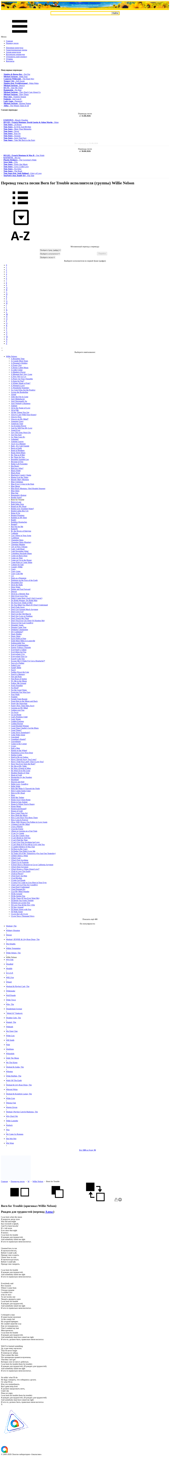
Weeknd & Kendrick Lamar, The (19, 1094)
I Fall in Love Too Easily (21, 871)
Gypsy (13, 746)
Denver (14, 591)
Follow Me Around (18, 683)
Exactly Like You (18, 659)
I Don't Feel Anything (19, 860)
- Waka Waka (21, 83)
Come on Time (17, 558)
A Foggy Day (16, 365)
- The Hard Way (19, 79)
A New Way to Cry (18, 377)
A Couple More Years (19, 361)
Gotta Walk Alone (18, 735)
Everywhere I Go (18, 654)
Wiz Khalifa (10, 944)
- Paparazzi (13, 101)
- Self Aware (14, 81)
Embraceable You (18, 643)
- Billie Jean (16, 76)
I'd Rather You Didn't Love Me (23, 851)
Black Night (16, 471)
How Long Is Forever (19, 820)
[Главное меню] (19, 34)
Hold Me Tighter (17, 797)
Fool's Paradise (17, 685)
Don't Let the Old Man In (21, 614)
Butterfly (14, 529)
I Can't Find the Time (19, 840)
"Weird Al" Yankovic (14, 1013)
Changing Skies (17, 540)
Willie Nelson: (11, 356)
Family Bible (16, 668)
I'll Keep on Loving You (20, 903)
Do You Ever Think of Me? (22, 603)
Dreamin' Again (17, 625)
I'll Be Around (16, 894)
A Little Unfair (17, 370)
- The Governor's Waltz (19, 160)
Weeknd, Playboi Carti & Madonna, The (22, 1112)
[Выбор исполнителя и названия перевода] (20, 206)
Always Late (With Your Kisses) (23, 415)
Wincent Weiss (12, 1089)
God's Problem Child (19, 717)
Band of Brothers (18, 450)
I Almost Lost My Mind (20, 824)
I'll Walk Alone (17, 912)
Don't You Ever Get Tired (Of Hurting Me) (28, 621)
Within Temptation (13, 948)
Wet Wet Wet (11, 1139)
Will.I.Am (10, 977)
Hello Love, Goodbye (19, 784)
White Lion (10, 1098)
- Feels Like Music (15, 164)
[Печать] (116, 1201)
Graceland (15, 737)
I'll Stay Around (17, 907)
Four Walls (15, 694)
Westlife (9, 968)
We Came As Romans (14, 1134)
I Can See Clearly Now (20, 835)
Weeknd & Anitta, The (15, 1067)
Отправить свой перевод (16, 57)
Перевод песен (12, 43)
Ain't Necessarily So (19, 401)
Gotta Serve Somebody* (20, 732)
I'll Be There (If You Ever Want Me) (25, 898)
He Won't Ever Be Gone (20, 771)
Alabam (14, 406)
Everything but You (18, 652)
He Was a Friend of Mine (21, 768)
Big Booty (15, 466)
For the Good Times (19, 690)
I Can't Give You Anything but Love (25, 842)
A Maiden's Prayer (18, 372)
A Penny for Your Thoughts (22, 379)
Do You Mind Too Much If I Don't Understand (29, 605)
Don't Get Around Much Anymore (24, 609)
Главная (9, 41)
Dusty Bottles (16, 634)
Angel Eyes (15, 430)
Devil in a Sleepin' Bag (20, 594)
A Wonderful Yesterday (20, 388)
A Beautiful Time (18, 359)
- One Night (23, 155)
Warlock (9, 1125)
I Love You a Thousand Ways (22, 916)
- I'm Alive (12, 169)
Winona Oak (11, 1103)
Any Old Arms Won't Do (21, 432)
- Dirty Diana (16, 94)
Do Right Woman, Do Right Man (24, 600)
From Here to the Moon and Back (24, 701)
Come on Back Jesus (19, 556)
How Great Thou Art (19, 813)
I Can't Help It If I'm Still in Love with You (28, 844)
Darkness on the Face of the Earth (24, 580)
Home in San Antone (19, 802)
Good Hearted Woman (20, 726)
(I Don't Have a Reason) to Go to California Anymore (32, 865)
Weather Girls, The (13, 1018)
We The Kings (11, 1062)
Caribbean (15, 538)
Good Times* (16, 730)
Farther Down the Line (20, 672)
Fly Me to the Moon (19, 681)
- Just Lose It (12, 99)
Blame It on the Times (19, 477)
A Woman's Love (18, 385)
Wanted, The (11, 1022)
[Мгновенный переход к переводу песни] (20, 225)
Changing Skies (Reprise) (21, 542)
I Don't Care (16, 858)
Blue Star (14, 493)
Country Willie (17, 567)
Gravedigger (16, 741)
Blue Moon (15, 486)
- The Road (12, 171)
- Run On (12, 133)
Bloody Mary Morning (20, 479)
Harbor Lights (16, 755)
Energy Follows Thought (21, 647)
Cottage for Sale (17, 565)
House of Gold (17, 811)
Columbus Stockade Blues (21, 553)
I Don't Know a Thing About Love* (25, 869)
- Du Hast (12, 90)
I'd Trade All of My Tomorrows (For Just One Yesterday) (33, 853)
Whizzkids (10, 1054)
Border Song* (16, 497)
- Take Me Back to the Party (19, 140)
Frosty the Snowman (19, 703)
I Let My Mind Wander (20, 891)
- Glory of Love (22, 173)
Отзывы (9, 59)
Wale (8, 1045)
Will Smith (10, 1040)
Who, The (10, 1004)
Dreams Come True (18, 627)
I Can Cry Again (17, 833)
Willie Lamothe (12, 1121)
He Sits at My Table (19, 766)
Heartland (15, 780)
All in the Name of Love (20, 408)
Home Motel (16, 806)
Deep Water (15, 587)
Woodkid (9, 964)
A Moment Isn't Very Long (21, 374)
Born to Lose (16, 502)
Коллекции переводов (15, 54)
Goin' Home (16, 719)
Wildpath (9, 1027)
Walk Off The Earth (14, 1080)
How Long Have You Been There (24, 818)
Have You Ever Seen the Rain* (23, 764)
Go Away (15, 712)
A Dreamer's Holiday (19, 363)
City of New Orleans (19, 547)
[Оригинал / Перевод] (95, 1201)
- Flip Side (18, 176)
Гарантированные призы (16, 50)
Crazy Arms (15, 571)
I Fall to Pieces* (17, 874)
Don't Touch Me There (20, 618)
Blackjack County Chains (21, 475)
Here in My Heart (18, 793)
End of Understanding (19, 645)
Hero (13, 795)
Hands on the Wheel (19, 750)
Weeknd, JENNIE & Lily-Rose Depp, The (23, 939)
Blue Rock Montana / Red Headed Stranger (28, 488)
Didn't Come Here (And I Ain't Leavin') (26, 598)
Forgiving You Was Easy (20, 692)
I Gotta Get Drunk (18, 880)
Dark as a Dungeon (18, 578)
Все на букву (87, 1150)
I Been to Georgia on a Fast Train (24, 831)
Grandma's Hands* (18, 739)
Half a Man (15, 748)
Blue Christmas (17, 482)
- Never (11, 131)
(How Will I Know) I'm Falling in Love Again (29, 822)
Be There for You (18, 457)
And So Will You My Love (21, 428)
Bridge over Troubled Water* (22, 509)
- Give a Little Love (16, 167)
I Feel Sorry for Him (19, 876)
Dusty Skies (15, 636)
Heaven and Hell (17, 782)
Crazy (13, 569)
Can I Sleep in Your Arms (21, 535)
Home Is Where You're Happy (23, 804)
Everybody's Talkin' (19, 650)
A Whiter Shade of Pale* (20, 383)
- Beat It (14, 85)
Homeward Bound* (19, 809)
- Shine (31, 122)
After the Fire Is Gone (19, 397)
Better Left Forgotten (19, 464)
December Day (17, 582)
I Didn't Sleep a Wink (19, 856)
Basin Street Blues (18, 453)
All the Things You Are (20, 412)
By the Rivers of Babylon (21, 531)
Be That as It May (18, 455)
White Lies (10, 1036)
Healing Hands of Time (20, 773)
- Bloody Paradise (15, 120)
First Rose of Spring (19, 679)
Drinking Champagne (19, 630)
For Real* (15, 688)
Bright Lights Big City (20, 511)
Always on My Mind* (19, 419)
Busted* (14, 524)
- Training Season (15, 97)
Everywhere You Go (19, 656)
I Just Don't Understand (20, 887)
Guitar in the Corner (19, 744)
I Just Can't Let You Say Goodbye (24, 885)
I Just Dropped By (18, 889)
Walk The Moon (12, 1058)
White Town (11, 1000)
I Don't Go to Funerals (20, 862)
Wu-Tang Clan (12, 1031)
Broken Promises (17, 515)
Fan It (13, 670)
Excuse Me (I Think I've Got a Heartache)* (28, 661)
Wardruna (10, 1049)
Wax (8, 1130)
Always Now (16, 417)
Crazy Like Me (17, 574)
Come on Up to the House (21, 560)
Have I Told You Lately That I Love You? (27, 762)
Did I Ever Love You (19, 596)
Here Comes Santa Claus (21, 791)
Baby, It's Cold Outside (20, 446)
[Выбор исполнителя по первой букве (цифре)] (20, 244)
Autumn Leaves (17, 441)
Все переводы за (86, 143)
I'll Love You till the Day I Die (23, 905)
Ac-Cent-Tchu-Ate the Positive (23, 390)
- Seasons (12, 136)
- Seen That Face (14, 138)
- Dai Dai (17, 74)
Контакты (10, 61)
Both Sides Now (17, 504)
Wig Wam (10, 1143)
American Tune (17, 424)
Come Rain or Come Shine (21, 562)
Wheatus (9, 1071)
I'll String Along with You (21, 909)
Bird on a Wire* (17, 468)
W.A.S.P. (9, 973)
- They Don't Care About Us (22, 92)
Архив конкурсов (13, 52)
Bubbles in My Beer (19, 518)
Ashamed (14, 439)
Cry (12, 576)
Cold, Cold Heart (18, 549)
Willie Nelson (37, 1181)
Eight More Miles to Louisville (23, 641)
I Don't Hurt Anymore (19, 867)
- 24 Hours (12, 125)
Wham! (9, 982)
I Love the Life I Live (19, 914)
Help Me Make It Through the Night (25, 788)
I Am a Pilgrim (17, 827)
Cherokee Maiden (18, 544)
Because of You (17, 462)
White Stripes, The (13, 953)
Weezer (9, 935)
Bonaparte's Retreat (18, 495)
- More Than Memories (17, 129)
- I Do (10, 162)
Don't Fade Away (18, 607)
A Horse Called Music (19, 368)
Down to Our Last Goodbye (22, 623)
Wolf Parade (11, 995)
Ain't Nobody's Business (20, 403)
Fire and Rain (16, 677)
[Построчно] (57, 1201)
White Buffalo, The (13, 1076)
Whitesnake (10, 991)
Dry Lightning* (17, 632)
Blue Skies (15, 491)
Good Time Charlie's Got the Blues (25, 728)
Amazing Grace (17, 421)
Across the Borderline (19, 392)
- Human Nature (17, 103)
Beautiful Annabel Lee (20, 459)
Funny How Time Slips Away (22, 706)
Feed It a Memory (18, 674)
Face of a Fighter (17, 663)
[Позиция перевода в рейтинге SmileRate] (120, 1201)
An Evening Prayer (18, 426)
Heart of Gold (16, 775)
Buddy (13, 520)
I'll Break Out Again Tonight (22, 900)
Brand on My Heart (18, 506)
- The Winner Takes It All (16, 106)
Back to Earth (16, 448)
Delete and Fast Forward (20, 589)
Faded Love (15, 665)
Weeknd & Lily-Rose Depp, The (19, 1085)
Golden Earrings (17, 721)
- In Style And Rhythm (17, 127)
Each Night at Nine (18, 638)
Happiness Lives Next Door (22, 753)
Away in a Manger (18, 444)
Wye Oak (9, 959)
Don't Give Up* (17, 612)
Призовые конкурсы (14, 48)
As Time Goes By (18, 437)
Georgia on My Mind (19, 708)
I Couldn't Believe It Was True (23, 847)
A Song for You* (17, 381)
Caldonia (14, 533)
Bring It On (15, 513)
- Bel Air (11, 158)
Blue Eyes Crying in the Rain (22, 484)
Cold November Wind (19, 551)
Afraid (13, 394)
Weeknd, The (11, 926)
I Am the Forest (17, 829)
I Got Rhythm (16, 878)
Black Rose (15, 473)
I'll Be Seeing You (18, 896)
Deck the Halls (17, 585)
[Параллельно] (19, 1201)
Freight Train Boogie (19, 699)
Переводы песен (18, 1181)
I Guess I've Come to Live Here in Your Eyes (29, 882)
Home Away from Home (20, 800)
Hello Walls (15, 786)
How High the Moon (19, 815)
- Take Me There (13, 88)
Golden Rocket (17, 724)
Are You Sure (16, 435)
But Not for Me (17, 527)
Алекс (49, 1211)
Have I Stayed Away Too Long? (23, 759)
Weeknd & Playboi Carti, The (17, 986)
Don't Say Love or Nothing (21, 616)
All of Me (15, 410)
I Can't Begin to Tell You (20, 838)
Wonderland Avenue (14, 1009)
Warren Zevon (11, 1107)
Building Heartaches (19, 522)
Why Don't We (12, 1116)
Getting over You (17, 710)
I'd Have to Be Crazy (19, 849)
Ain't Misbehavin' (18, 399)
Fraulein (14, 697)
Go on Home (16, 715)
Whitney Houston (13, 930)
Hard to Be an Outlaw (19, 757)
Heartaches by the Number (21, 777)
